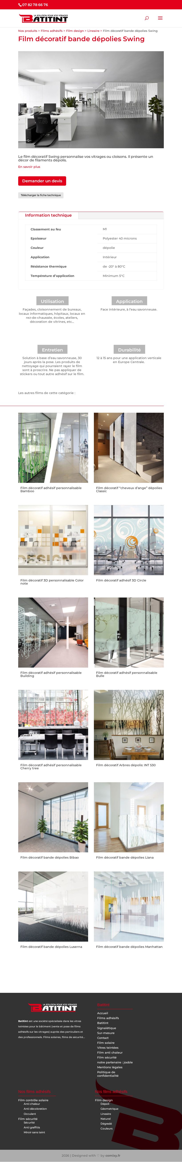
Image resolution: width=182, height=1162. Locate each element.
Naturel (106, 1118)
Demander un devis (42, 181)
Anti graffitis (32, 1127)
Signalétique (106, 1028)
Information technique (48, 215)
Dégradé (106, 1123)
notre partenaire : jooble (115, 1062)
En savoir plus (29, 167)
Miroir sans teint (34, 1132)
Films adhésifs (52, 31)
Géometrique (109, 1108)
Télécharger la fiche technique (41, 195)
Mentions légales (110, 1067)
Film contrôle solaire (33, 1100)
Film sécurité (107, 1057)
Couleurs (107, 1128)
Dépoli (105, 1103)
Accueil (102, 1013)
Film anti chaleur (110, 1052)
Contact (103, 1038)
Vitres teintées (108, 1047)
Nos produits (27, 31)
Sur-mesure (106, 1033)
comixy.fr (112, 1156)
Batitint (102, 1023)
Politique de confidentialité (108, 1073)
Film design (75, 31)
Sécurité (29, 1122)
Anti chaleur (32, 1103)
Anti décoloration (35, 1108)
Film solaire (106, 1042)
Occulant (30, 1113)
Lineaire (93, 31)
